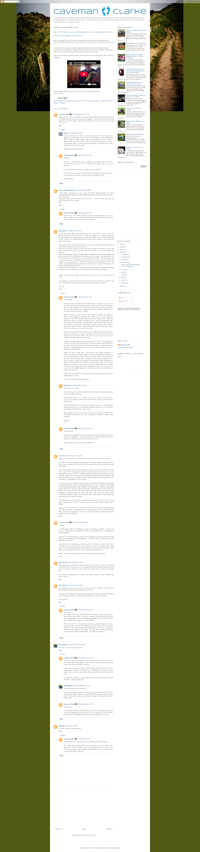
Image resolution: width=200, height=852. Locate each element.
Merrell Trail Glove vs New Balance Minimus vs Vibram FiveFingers (134, 56)
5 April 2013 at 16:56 (71, 726)
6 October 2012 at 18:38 (83, 190)
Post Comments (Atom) (88, 835)
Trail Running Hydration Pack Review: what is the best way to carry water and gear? (135, 70)
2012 (121, 252)
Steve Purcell (63, 456)
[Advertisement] (83, 808)
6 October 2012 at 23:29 (84, 213)
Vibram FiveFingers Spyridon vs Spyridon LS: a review (136, 96)
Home (84, 829)
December (125, 254)
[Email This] (59, 98)
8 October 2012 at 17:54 (84, 297)
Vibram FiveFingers (59, 103)
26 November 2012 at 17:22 (85, 704)
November (125, 257)
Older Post (109, 829)
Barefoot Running (63, 101)
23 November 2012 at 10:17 (85, 658)
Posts (122, 297)
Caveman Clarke (64, 114)
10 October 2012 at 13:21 (85, 428)
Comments (123, 301)
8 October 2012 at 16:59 (74, 231)
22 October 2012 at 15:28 (85, 610)
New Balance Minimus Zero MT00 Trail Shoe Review (134, 83)
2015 (121, 244)
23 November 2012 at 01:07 (77, 645)
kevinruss (104, 848)
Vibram (110, 101)
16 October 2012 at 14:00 (75, 585)
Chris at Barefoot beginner (67, 190)
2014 (121, 247)
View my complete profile (125, 347)
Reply (60, 125)
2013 (121, 249)
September (125, 262)
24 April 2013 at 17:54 (83, 739)
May (123, 277)
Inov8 (84, 101)
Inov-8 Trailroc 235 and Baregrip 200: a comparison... (130, 265)
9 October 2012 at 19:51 (75, 456)
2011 (121, 286)
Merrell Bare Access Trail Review (136, 43)
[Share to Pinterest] (67, 98)
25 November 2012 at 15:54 (82, 685)
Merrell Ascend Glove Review (135, 134)
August (124, 269)
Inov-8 (80, 101)
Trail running (90, 101)
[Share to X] (63, 98)
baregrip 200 (73, 101)
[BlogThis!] (61, 98)
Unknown (62, 726)
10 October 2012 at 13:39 (80, 522)
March (124, 280)
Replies (63, 129)
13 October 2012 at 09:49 (75, 562)
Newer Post (58, 829)
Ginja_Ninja (62, 231)
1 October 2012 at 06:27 (75, 133)
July (123, 272)
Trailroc (97, 101)
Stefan (66, 133)
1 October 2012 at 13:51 (84, 155)
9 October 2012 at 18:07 (79, 385)
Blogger (117, 848)
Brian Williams (63, 645)
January (124, 283)
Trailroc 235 (103, 101)
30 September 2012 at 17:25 (80, 114)
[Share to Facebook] (65, 98)
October (124, 260)
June (123, 275)
